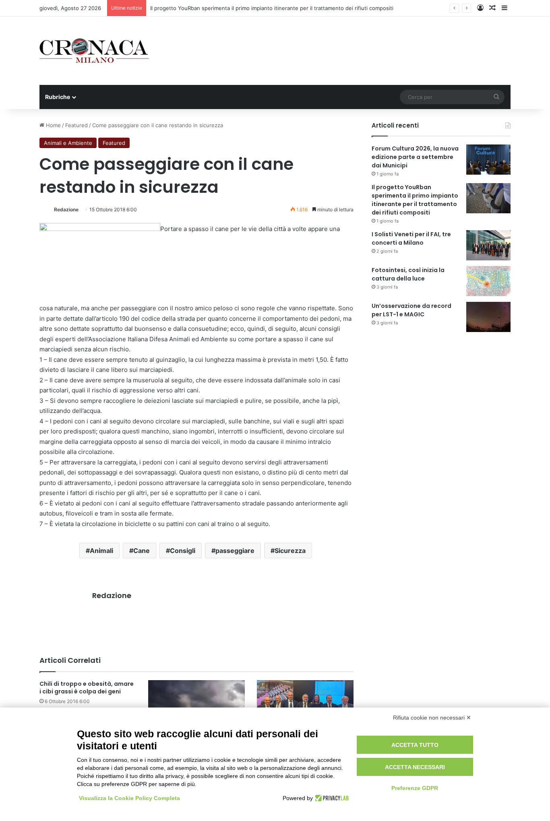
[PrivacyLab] (331, 798)
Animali (101, 551)
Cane (141, 551)
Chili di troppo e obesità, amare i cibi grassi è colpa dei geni (86, 687)
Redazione (66, 209)
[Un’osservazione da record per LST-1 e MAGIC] (488, 317)
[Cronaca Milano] (94, 51)
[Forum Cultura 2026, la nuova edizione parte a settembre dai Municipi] (488, 159)
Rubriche (57, 96)
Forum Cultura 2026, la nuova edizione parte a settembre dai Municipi (415, 156)
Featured (76, 125)
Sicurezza (290, 551)
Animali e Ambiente (68, 143)
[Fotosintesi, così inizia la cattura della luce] (488, 281)
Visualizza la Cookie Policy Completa (129, 798)
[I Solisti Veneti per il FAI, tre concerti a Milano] (488, 245)
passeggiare (234, 551)
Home (52, 125)
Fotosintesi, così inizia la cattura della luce (408, 274)
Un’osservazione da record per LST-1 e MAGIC (411, 310)
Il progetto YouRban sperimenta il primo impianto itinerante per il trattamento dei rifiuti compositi (271, 8)
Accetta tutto (414, 745)
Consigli (182, 551)
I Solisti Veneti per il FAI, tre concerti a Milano (411, 238)
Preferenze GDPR (414, 788)
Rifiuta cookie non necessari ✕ (432, 717)
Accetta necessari (415, 767)
